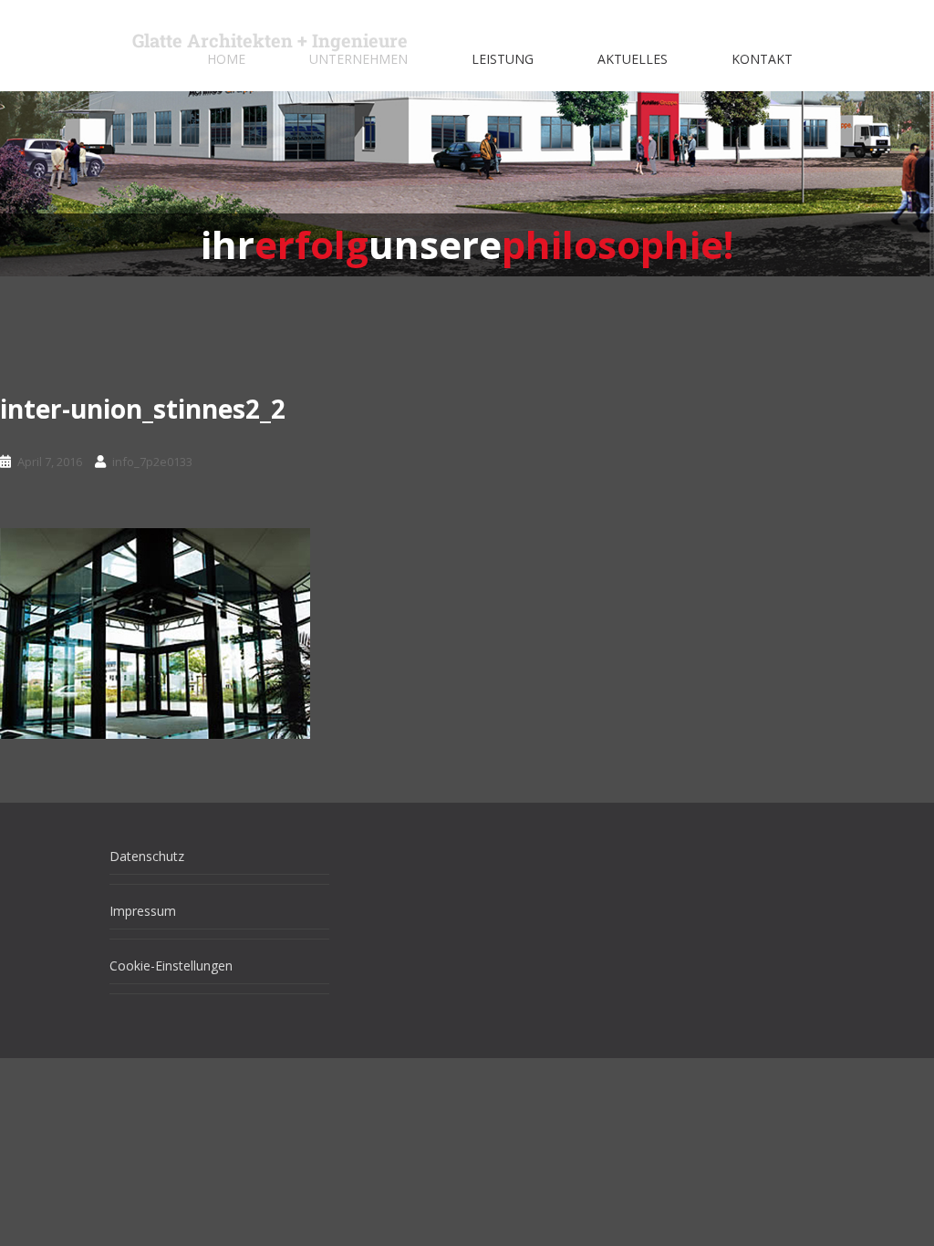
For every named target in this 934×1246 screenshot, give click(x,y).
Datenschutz (146, 856)
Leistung (503, 58)
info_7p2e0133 (152, 461)
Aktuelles (632, 58)
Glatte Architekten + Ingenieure (270, 40)
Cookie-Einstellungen (171, 965)
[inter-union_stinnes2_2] (155, 632)
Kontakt (762, 58)
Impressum (142, 910)
